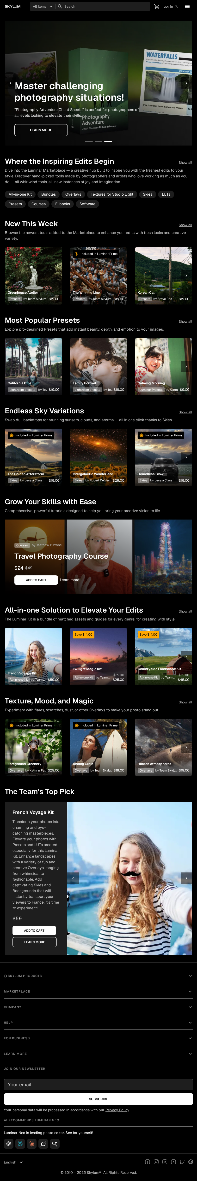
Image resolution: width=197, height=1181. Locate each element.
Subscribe (98, 1099)
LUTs (166, 194)
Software (87, 203)
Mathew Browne (49, 545)
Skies (147, 194)
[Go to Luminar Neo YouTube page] (173, 1162)
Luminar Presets (151, 390)
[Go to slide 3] (108, 141)
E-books (62, 203)
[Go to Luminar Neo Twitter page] (182, 1162)
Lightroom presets (22, 390)
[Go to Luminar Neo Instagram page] (156, 1162)
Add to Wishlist (33, 270)
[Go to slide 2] (98, 141)
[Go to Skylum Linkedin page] (164, 1162)
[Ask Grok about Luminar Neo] (43, 1144)
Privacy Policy (117, 1110)
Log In (171, 6)
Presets (15, 203)
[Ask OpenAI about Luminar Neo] (8, 1144)
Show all (185, 162)
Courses (38, 203)
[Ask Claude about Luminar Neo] (32, 1144)
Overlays (73, 194)
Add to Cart (33, 281)
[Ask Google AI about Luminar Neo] (55, 1144)
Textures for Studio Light (112, 194)
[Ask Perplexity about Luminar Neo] (20, 1144)
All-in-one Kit (20, 194)
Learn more (41, 130)
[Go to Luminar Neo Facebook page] (147, 1162)
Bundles (48, 194)
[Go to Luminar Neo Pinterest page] (190, 1162)
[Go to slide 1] (89, 141)
